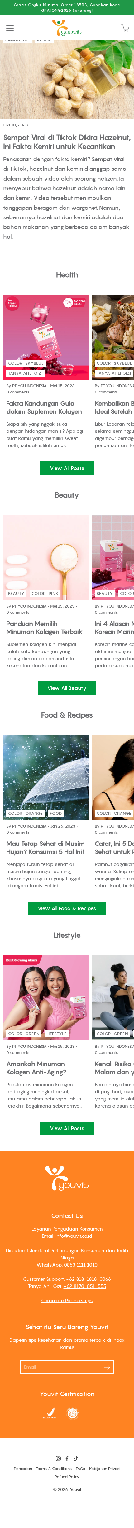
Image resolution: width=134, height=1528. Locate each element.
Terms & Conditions (54, 1468)
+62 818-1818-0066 (88, 1279)
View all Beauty (67, 688)
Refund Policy (67, 1476)
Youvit (75, 1489)
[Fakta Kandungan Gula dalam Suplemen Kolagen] (46, 337)
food (56, 813)
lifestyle (56, 1033)
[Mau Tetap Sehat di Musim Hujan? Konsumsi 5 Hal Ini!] (46, 777)
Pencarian (23, 1468)
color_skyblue (26, 363)
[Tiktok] (76, 1458)
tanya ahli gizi (25, 373)
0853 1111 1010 (81, 1265)
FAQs (80, 1468)
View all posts (67, 468)
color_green (24, 1033)
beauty (16, 593)
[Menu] (10, 28)
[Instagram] (58, 1458)
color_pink (45, 593)
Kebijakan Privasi (104, 1468)
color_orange (25, 813)
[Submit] (107, 1367)
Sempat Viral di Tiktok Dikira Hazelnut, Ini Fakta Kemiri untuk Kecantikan (67, 142)
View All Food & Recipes (67, 908)
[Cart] (126, 28)
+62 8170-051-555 (85, 1286)
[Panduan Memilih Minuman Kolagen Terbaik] (46, 557)
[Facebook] (67, 1458)
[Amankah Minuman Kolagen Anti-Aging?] (46, 997)
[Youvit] (67, 28)
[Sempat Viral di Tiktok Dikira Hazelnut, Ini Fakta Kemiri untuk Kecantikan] (67, 75)
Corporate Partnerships (67, 1300)
